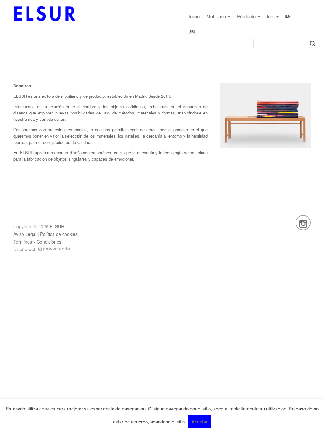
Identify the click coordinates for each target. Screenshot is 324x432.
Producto (247, 16)
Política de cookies (59, 234)
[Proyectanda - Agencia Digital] (54, 249)
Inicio (194, 16)
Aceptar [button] (199, 421)
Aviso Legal (24, 234)
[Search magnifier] (312, 43)
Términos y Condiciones (37, 241)
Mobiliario (216, 16)
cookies (47, 408)
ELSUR (57, 226)
